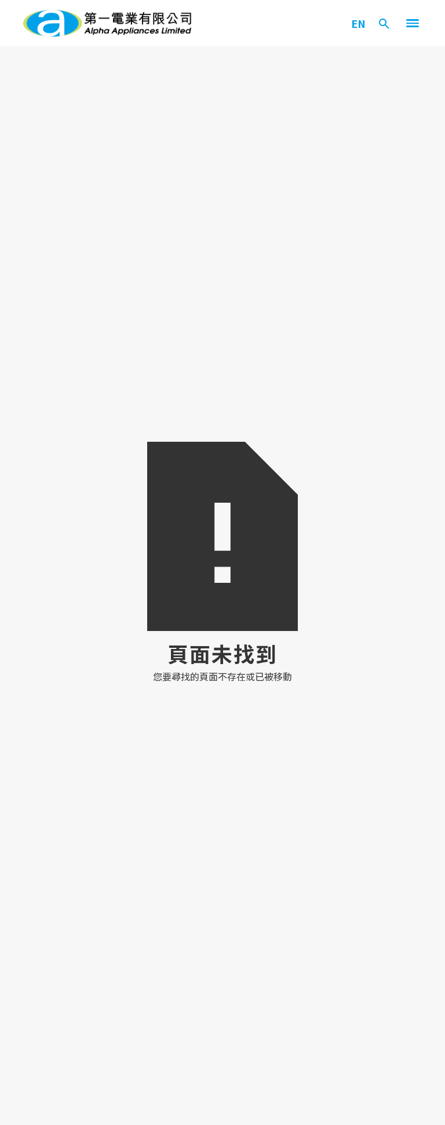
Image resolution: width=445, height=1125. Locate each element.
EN (358, 23)
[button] (412, 23)
